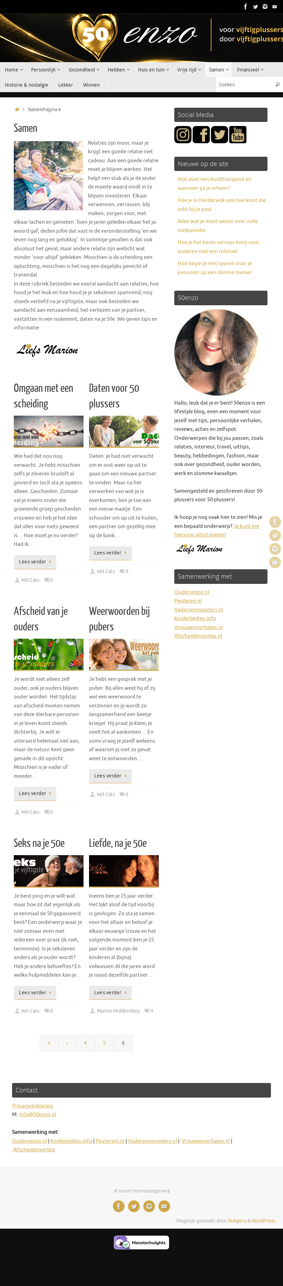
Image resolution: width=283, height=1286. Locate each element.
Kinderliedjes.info (195, 618)
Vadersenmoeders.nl (198, 610)
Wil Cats (30, 580)
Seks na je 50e (39, 843)
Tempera (236, 1221)
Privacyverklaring (32, 1106)
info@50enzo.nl (37, 1114)
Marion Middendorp (118, 1011)
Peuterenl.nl (110, 1141)
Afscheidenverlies (34, 1150)
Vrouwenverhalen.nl (198, 627)
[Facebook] (246, 6)
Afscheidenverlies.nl (198, 636)
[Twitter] (255, 6)
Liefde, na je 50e (118, 843)
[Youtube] (275, 6)
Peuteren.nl (188, 601)
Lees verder (32, 562)
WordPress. (264, 1221)
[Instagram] (265, 6)
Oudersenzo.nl (191, 592)
